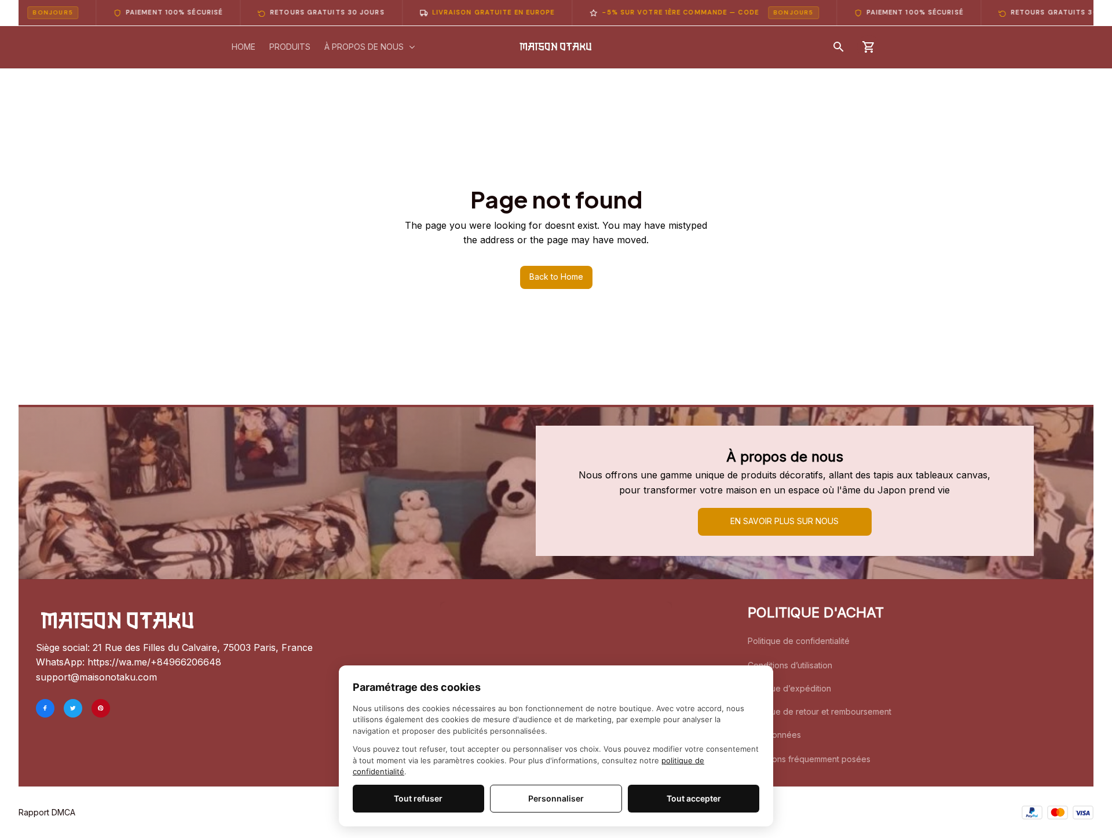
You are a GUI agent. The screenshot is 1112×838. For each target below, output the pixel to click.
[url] (154, 662)
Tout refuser (418, 798)
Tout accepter (694, 798)
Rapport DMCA (47, 812)
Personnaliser (556, 798)
